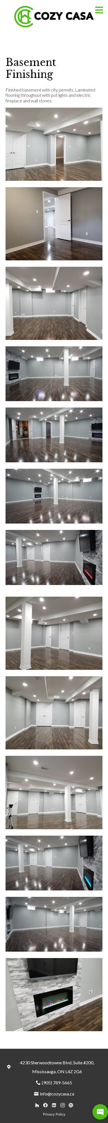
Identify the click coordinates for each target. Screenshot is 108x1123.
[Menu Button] (99, 10)
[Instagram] (62, 1105)
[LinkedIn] (53, 1105)
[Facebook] (45, 1105)
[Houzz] (37, 1105)
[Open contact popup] (100, 1112)
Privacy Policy (54, 1114)
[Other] (71, 1105)
